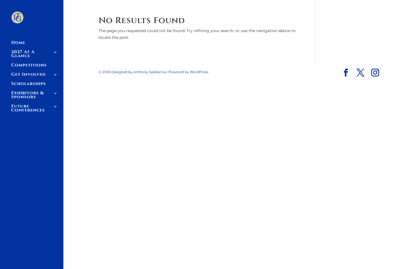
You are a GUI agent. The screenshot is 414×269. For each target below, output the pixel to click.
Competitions (29, 65)
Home (18, 43)
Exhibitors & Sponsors (27, 95)
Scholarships (28, 84)
